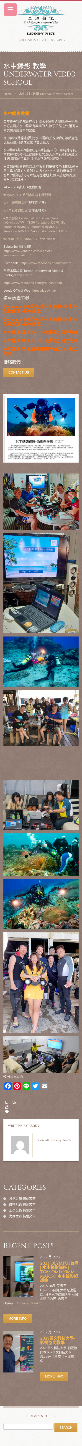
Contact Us (18, 372)
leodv (34, 1126)
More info (17, 1318)
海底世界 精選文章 (22, 1216)
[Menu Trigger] (10, 9)
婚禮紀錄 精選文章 (22, 1204)
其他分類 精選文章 (22, 1198)
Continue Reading (28, 1303)
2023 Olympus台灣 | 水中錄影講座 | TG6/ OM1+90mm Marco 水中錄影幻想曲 (59, 1271)
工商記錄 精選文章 (22, 1210)
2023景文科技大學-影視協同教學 (57, 1341)
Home (7, 94)
